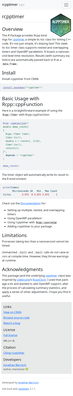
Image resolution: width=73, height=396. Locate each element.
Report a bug (11, 323)
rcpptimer (10, 4)
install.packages (14, 87)
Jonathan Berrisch (14, 365)
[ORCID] (27, 369)
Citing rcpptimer (13, 353)
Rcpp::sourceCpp (46, 222)
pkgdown (24, 388)
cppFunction (18, 123)
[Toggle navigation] (66, 5)
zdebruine (23, 280)
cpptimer (18, 39)
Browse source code (16, 317)
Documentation (31, 203)
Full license (10, 335)
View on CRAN (12, 312)
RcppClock (39, 280)
